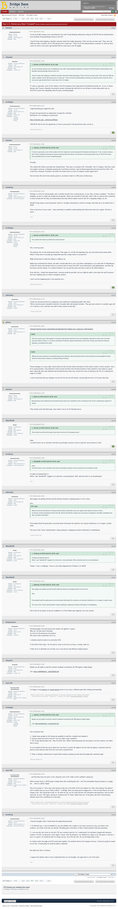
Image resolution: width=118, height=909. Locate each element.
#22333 (113, 546)
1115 (23, 18)
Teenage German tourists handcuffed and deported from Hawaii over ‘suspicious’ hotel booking (61, 329)
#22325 (113, 187)
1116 (27, 18)
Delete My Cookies (24, 905)
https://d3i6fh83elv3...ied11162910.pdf (46, 671)
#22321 (113, 28)
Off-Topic (21, 15)
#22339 (113, 770)
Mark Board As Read (36, 905)
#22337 (113, 683)
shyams (9, 57)
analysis (44, 689)
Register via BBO (90, 8)
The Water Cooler (31, 15)
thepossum (11, 622)
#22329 (113, 389)
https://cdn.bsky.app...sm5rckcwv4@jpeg (44, 120)
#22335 (113, 622)
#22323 (113, 102)
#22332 (113, 492)
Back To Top (6, 905)
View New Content (107, 15)
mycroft (9, 683)
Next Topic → (111, 877)
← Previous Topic (90, 877)
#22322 (113, 57)
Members (13, 11)
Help (112, 8)
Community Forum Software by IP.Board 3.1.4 (102, 905)
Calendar (21, 11)
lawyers (57, 689)
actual (52, 689)
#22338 (113, 707)
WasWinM (10, 421)
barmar (9, 28)
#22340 (113, 814)
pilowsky (9, 295)
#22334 (113, 577)
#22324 (113, 140)
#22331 (113, 454)
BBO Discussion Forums (9, 15)
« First (15, 18)
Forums (4, 11)
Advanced (116, 11)
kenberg (9, 187)
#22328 (113, 322)
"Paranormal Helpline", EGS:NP (79, 696)
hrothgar (9, 102)
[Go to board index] (16, 5)
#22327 (113, 295)
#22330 (113, 420)
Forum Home (14, 905)
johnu (8, 322)
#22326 (113, 228)
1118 (36, 18)
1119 (41, 18)
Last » (49, 18)
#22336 (113, 660)
